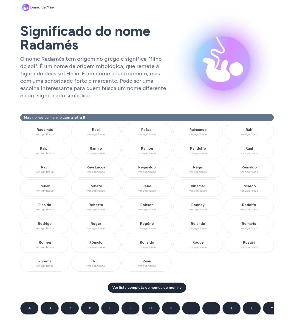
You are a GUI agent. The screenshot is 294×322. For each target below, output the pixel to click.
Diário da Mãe (42, 7)
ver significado (45, 134)
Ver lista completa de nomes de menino (147, 287)
